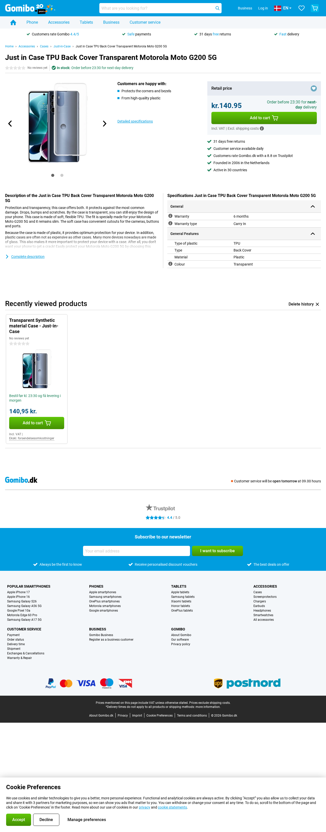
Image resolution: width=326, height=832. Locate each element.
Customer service (145, 22)
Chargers (259, 601)
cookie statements (172, 807)
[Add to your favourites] (314, 88)
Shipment (13, 649)
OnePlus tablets (182, 610)
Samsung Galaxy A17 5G (24, 620)
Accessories (59, 22)
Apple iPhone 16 (18, 597)
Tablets (86, 22)
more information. (208, 707)
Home (9, 46)
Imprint (137, 715)
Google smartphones (103, 610)
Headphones (262, 610)
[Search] (217, 8)
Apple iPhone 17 (18, 592)
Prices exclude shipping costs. (209, 703)
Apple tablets (180, 592)
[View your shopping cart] (315, 8)
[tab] (52, 175)
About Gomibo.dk (101, 715)
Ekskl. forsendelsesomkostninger (31, 438)
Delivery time (16, 644)
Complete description (28, 257)
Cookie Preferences (159, 715)
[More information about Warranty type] (170, 223)
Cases (44, 46)
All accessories (263, 620)
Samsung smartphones (105, 597)
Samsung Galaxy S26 (22, 601)
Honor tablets (180, 606)
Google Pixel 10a (18, 610)
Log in (263, 8)
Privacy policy (180, 644)
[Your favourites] (301, 8)
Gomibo (178, 629)
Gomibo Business (101, 635)
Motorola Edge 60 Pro (22, 615)
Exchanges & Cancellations (25, 653)
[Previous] (10, 123)
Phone (32, 22)
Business (111, 22)
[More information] (262, 128)
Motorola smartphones (105, 606)
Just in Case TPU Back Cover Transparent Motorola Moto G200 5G (121, 46)
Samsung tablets (183, 597)
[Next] (104, 123)
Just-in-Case (62, 46)
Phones (96, 586)
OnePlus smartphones (104, 601)
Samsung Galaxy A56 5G (24, 606)
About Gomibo (181, 635)
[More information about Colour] (170, 264)
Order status (15, 639)
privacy (144, 807)
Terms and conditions (192, 715)
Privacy (123, 715)
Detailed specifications (135, 121)
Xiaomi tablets (181, 601)
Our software (180, 639)
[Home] (13, 22)
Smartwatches (263, 615)
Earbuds (259, 606)
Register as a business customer (111, 639)
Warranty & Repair (19, 658)
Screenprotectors (265, 597)
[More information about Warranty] (170, 216)
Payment (13, 635)
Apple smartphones (102, 592)
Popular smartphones (28, 586)
